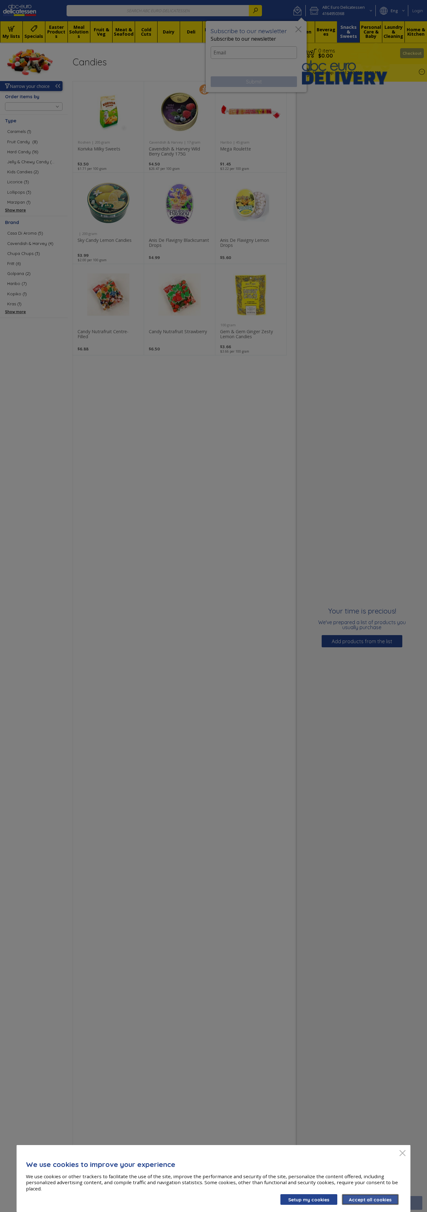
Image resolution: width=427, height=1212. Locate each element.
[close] (402, 1154)
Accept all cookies (370, 1200)
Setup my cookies (308, 1200)
